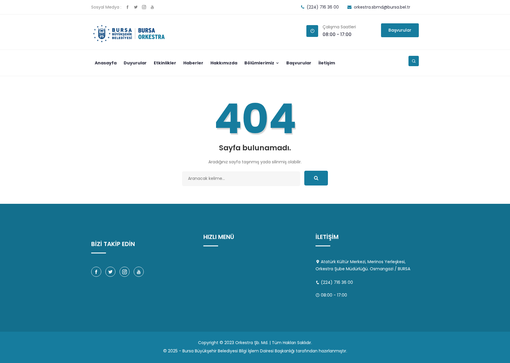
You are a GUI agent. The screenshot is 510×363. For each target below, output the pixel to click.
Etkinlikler (165, 63)
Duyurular (135, 63)
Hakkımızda (223, 63)
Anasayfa (106, 63)
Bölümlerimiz (259, 63)
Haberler (193, 63)
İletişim (326, 63)
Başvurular (399, 30)
